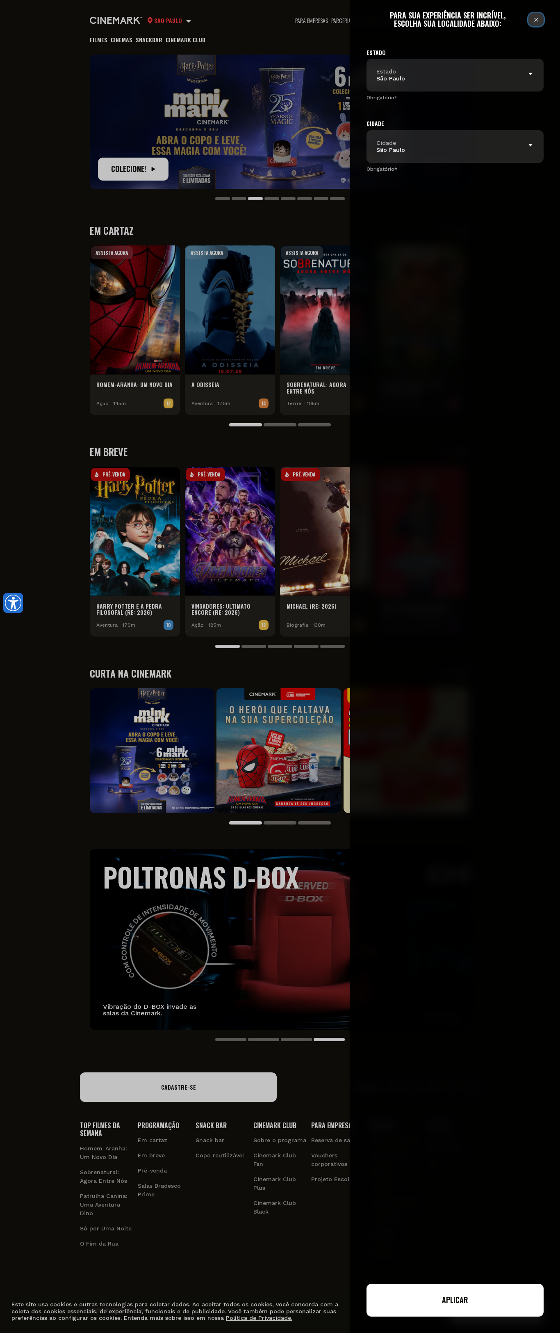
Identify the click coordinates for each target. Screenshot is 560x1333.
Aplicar (455, 1299)
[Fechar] (536, 19)
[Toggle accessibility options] (13, 603)
